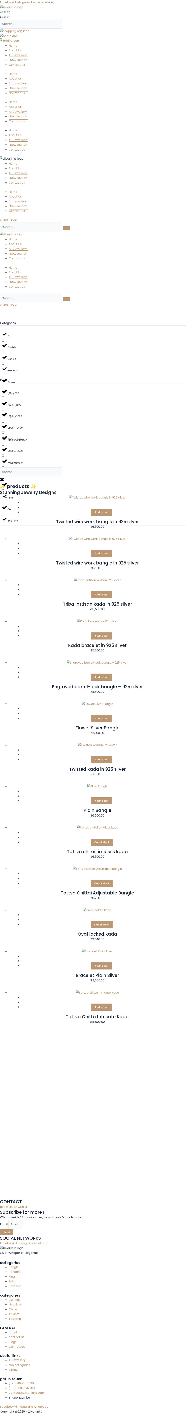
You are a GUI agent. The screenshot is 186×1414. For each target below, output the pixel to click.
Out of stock (101, 842)
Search (5, 12)
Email (4, 1224)
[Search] (66, 228)
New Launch (18, 60)
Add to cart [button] (102, 512)
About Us (15, 50)
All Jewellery (18, 55)
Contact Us (17, 65)
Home (13, 45)
